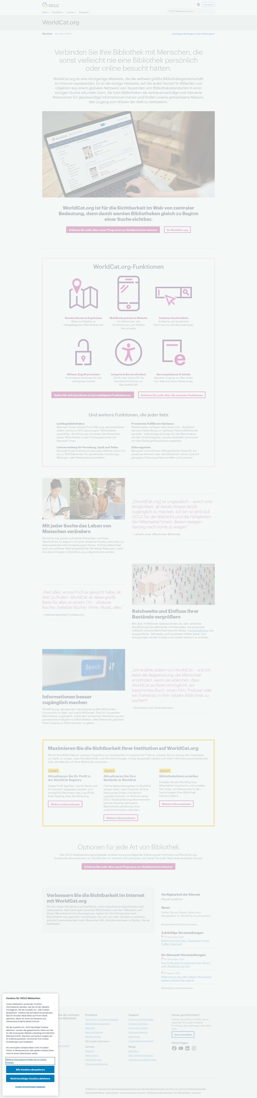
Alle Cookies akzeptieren (30, 1069)
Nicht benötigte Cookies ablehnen (30, 1078)
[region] (30, 1045)
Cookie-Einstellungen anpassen (30, 1086)
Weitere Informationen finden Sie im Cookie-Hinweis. (26, 1061)
